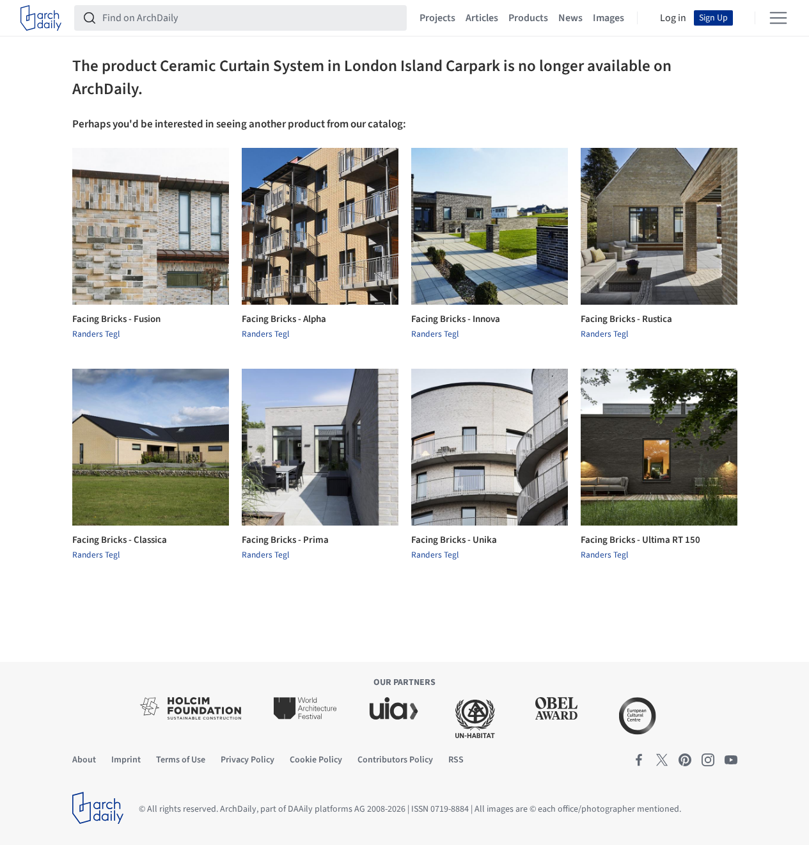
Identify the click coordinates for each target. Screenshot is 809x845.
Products (528, 18)
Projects (437, 18)
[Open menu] (778, 18)
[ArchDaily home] (40, 18)
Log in (673, 18)
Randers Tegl (96, 334)
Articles (482, 18)
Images (608, 18)
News (570, 18)
